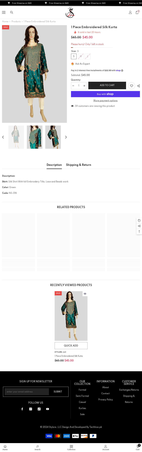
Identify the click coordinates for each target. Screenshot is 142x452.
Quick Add (71, 346)
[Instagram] (30, 409)
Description (54, 165)
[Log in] (130, 12)
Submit (58, 392)
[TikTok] (39, 409)
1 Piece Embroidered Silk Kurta (69, 356)
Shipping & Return (78, 165)
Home (5, 22)
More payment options (105, 101)
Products (16, 22)
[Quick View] (85, 293)
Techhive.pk (95, 427)
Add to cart (107, 85)
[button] (3, 137)
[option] (34, 74)
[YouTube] (47, 409)
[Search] (11, 12)
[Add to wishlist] (131, 85)
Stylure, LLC (60, 352)
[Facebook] (22, 409)
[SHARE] (137, 86)
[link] (18, 265)
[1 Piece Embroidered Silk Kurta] (71, 316)
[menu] (3, 12)
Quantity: (76, 80)
